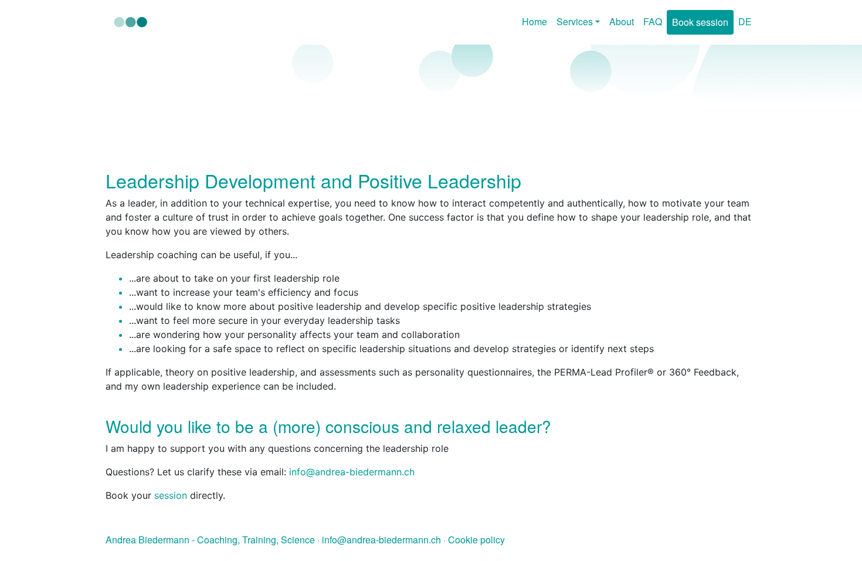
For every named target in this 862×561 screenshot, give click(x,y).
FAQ (652, 21)
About (621, 21)
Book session (700, 22)
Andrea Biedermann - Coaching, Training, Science (210, 539)
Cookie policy (476, 539)
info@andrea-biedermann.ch (382, 539)
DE (745, 21)
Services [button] (574, 21)
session (172, 495)
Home (534, 21)
